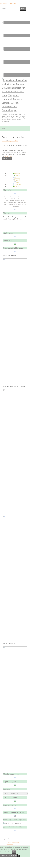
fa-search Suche (8, 3)
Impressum (10, 844)
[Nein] (19, 856)
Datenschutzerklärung (13, 842)
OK (14, 852)
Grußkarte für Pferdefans (14, 145)
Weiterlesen (9, 156)
